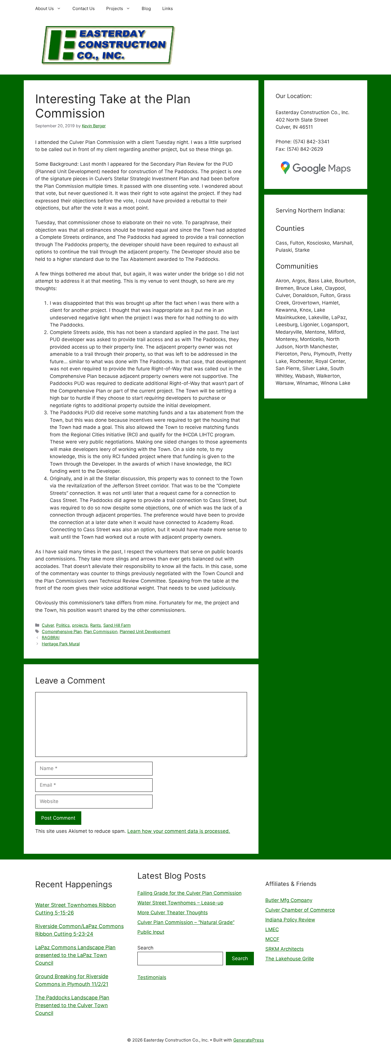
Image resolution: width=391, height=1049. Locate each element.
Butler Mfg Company (288, 900)
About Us (44, 8)
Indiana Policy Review (290, 920)
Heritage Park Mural (61, 643)
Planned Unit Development (145, 631)
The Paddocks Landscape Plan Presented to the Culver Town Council (72, 1005)
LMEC (272, 929)
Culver (48, 625)
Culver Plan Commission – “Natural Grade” (185, 922)
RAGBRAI (51, 637)
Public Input (150, 932)
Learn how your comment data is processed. (178, 831)
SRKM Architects (284, 949)
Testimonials (151, 977)
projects (80, 625)
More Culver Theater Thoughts (172, 912)
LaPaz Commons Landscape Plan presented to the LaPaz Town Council (75, 955)
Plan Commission (100, 631)
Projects (114, 8)
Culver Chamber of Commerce (300, 910)
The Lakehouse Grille (289, 959)
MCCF (272, 939)
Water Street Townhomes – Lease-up (180, 903)
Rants (95, 625)
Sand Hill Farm (117, 625)
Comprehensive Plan (62, 631)
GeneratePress (248, 1040)
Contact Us (83, 8)
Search (145, 948)
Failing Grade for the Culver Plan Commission (189, 893)
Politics (63, 625)
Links (167, 8)
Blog (146, 8)
